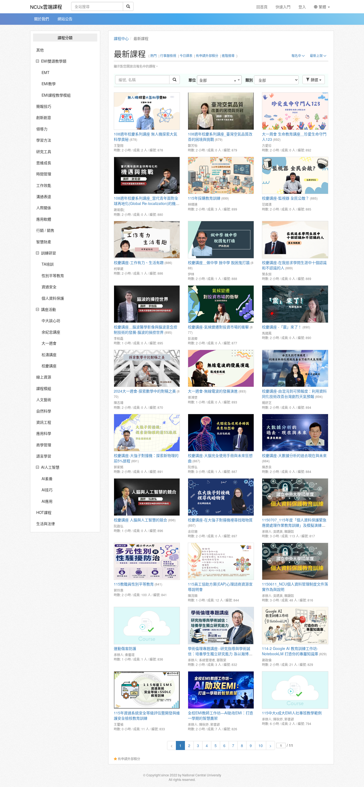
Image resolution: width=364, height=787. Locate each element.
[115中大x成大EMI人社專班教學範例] (295, 690)
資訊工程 (43, 422)
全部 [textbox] (217, 80)
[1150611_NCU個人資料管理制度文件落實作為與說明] (295, 561)
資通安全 (49, 286)
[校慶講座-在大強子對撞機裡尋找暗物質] (221, 497)
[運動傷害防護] (147, 625)
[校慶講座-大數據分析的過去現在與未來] (295, 432)
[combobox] (219, 79)
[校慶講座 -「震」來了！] (295, 304)
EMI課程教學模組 (56, 95)
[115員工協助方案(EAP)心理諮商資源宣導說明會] (221, 561)
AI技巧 (47, 489)
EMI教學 (49, 83)
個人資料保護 (53, 298)
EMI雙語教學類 (53, 61)
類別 (249, 80)
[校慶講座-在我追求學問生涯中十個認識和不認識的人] (295, 239)
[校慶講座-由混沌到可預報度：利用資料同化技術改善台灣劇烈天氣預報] (295, 368)
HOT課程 (43, 512)
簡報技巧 (43, 106)
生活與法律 (45, 523)
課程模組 (43, 388)
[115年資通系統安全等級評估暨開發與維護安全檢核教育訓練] (147, 690)
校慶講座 (49, 365)
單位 (192, 80)
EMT (46, 72)
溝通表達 (43, 196)
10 (260, 745)
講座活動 (48, 309)
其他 (40, 49)
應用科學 (43, 433)
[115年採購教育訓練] (221, 175)
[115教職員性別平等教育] (147, 561)
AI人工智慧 (50, 467)
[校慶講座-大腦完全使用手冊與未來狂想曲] (221, 432)
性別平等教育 (53, 275)
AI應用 (47, 501)
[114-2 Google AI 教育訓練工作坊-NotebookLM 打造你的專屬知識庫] (295, 625)
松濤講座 (49, 354)
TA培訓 (48, 264)
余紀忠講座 (51, 332)
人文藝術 (43, 399)
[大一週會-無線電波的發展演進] (221, 368)
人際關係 (43, 207)
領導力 (41, 128)
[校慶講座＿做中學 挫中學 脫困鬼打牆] (221, 239)
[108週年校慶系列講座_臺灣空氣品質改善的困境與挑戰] (221, 111)
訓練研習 (48, 253)
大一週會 (49, 343)
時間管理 (43, 173)
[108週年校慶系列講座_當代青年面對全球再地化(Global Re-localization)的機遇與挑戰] (147, 175)
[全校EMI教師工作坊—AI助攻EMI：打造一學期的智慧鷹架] (221, 690)
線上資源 (43, 377)
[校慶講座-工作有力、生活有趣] (147, 239)
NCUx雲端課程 (46, 6)
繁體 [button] (322, 6)
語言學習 (43, 456)
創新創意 (43, 117)
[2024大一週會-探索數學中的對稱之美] (147, 368)
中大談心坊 (51, 320)
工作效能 (43, 185)
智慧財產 (43, 241)
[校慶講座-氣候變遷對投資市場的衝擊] (221, 304)
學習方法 (43, 140)
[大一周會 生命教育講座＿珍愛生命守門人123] (295, 111)
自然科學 (43, 411)
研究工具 (43, 151)
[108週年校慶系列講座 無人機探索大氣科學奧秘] (147, 111)
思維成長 (43, 162)
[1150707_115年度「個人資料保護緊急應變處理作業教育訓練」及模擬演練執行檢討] (295, 497)
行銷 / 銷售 (45, 230)
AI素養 (47, 478)
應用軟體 (43, 219)
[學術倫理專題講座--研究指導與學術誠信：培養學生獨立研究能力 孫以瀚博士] (221, 625)
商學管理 (43, 444)
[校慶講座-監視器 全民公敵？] (295, 175)
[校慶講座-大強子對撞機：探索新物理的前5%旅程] (147, 432)
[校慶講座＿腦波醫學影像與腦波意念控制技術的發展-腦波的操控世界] (147, 304)
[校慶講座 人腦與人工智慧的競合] (147, 497)
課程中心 (121, 38)
